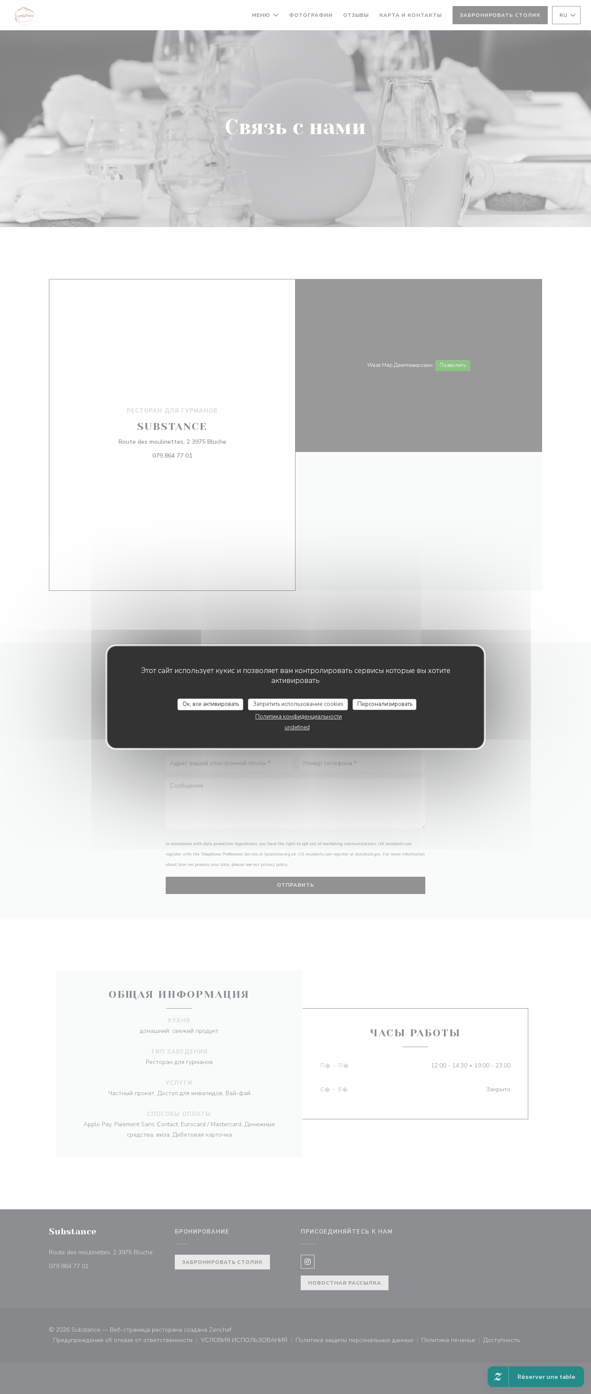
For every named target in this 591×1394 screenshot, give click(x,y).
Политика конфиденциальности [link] (298, 717)
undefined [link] (297, 727)
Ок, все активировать (211, 704)
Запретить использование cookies (298, 704)
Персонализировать (384, 704)
